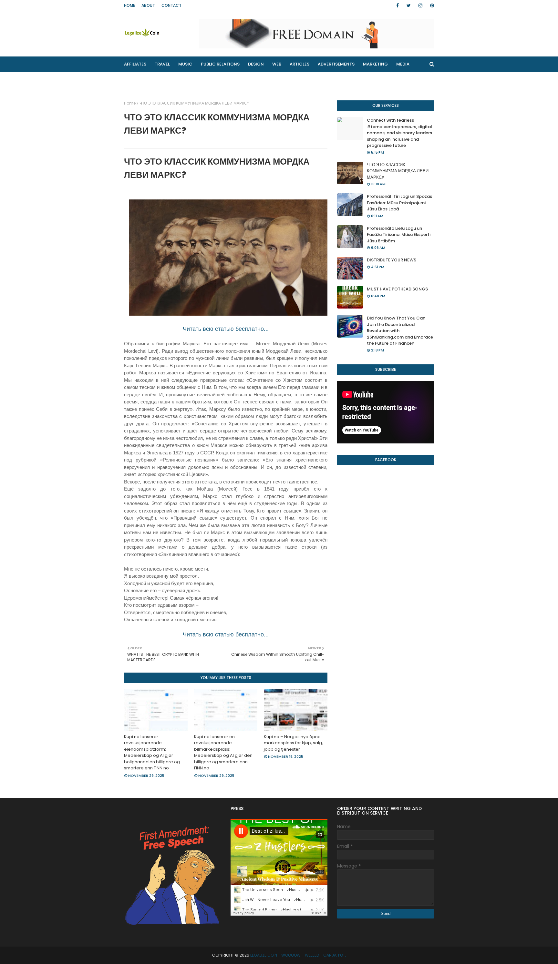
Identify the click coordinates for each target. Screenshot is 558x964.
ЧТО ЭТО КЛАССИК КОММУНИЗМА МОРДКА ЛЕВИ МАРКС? (398, 171)
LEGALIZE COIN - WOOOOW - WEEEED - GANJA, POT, (298, 955)
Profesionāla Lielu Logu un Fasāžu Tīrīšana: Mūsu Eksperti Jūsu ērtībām (398, 234)
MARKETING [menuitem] (375, 64)
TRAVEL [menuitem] (162, 64)
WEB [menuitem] (276, 64)
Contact (171, 5)
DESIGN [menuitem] (256, 64)
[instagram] (420, 5)
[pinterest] (431, 5)
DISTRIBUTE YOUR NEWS (391, 260)
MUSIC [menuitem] (185, 64)
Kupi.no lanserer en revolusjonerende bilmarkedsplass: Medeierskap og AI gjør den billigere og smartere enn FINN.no (223, 752)
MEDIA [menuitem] (402, 64)
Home (129, 5)
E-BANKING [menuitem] (226, 79)
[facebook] (397, 5)
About (148, 5)
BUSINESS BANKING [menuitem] (148, 79)
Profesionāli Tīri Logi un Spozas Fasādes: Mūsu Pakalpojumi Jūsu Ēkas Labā (399, 202)
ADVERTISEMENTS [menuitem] (336, 64)
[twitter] (408, 5)
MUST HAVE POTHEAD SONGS (397, 289)
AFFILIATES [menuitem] (135, 64)
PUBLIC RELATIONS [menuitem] (220, 64)
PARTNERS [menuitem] (191, 79)
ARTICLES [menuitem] (299, 64)
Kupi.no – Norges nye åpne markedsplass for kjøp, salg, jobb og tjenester (293, 743)
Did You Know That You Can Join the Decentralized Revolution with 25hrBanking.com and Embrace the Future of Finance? (400, 330)
